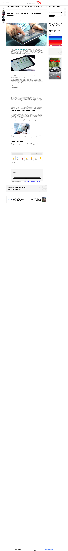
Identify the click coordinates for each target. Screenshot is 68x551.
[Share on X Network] (12, 20)
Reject (51, 549)
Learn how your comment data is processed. (32, 181)
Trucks (12, 17)
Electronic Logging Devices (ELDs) (21, 49)
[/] (55, 37)
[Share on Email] (18, 20)
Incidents (35, 198)
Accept (47, 549)
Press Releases (11, 10)
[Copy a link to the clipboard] (19, 20)
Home (7, 10)
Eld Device (13, 162)
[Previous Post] (10, 199)
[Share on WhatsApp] (13, 20)
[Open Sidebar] (65, 9)
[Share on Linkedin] (16, 20)
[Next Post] (44, 199)
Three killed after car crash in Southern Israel (35, 200)
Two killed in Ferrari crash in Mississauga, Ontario (54, 31)
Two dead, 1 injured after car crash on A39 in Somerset (55, 26)
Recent (58, 15)
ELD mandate (17, 143)
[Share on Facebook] (10, 20)
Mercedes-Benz (15, 198)
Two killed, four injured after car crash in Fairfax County (55, 24)
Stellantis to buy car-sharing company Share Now (18, 200)
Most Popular (51, 15)
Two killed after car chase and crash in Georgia (55, 29)
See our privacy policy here (18, 549)
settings (35, 550)
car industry (30, 91)
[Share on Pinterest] (15, 20)
